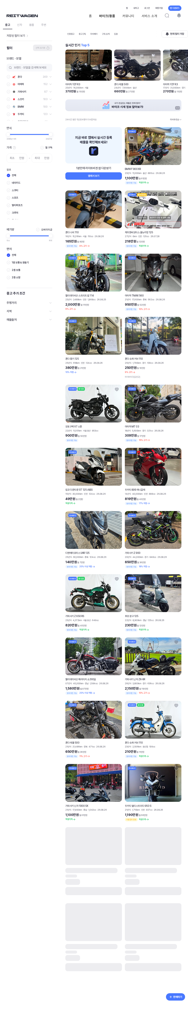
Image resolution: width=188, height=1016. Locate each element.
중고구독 (82, 34)
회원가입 (159, 8)
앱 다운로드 (175, 8)
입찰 (116, 34)
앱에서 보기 (93, 175)
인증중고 (70, 34)
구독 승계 (106, 34)
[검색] (166, 15)
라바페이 (93, 34)
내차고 (136, 8)
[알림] (179, 15)
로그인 (147, 8)
